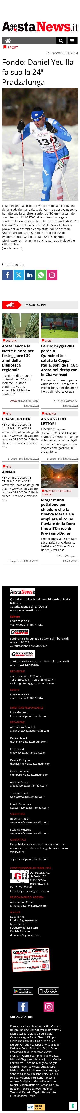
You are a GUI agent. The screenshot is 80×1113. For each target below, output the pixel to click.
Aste (8, 413)
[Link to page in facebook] (7, 275)
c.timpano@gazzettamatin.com (29, 774)
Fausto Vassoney (67, 401)
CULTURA (11, 340)
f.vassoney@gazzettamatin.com (29, 807)
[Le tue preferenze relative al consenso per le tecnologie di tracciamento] (73, 1106)
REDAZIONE (17, 671)
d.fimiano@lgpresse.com (25, 935)
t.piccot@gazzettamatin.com (27, 796)
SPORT (48, 340)
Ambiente (51, 491)
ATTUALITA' (65, 491)
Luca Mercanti (29, 400)
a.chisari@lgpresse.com (32, 905)
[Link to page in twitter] (19, 275)
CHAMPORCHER (16, 418)
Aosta (13, 400)
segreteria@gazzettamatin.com (36, 683)
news (56, 53)
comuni (47, 494)
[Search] (61, 40)
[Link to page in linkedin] (30, 275)
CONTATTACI (18, 839)
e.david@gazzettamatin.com (27, 752)
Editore (15, 616)
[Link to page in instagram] (52, 275)
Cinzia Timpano (68, 556)
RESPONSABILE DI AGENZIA (27, 897)
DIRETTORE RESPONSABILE (26, 707)
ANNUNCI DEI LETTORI (53, 421)
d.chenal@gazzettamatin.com (28, 741)
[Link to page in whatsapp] (41, 275)
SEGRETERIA (17, 814)
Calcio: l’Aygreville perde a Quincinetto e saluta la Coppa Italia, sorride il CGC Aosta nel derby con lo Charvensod (59, 360)
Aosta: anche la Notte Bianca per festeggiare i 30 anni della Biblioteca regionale (18, 357)
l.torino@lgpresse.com (24, 920)
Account (15, 912)
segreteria (17, 458)
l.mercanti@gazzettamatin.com (29, 716)
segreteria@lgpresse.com (33, 891)
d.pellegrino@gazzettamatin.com (30, 763)
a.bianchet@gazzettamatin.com (29, 730)
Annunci (50, 413)
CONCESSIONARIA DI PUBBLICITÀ (30, 868)
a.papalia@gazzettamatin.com (28, 785)
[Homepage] (8, 40)
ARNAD (8, 471)
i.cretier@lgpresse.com (24, 927)
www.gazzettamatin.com (25, 610)
